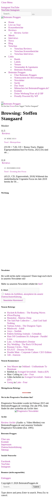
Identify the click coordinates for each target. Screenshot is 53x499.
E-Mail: (5, 290)
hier (40, 284)
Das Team (19, 85)
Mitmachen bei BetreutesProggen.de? (31, 88)
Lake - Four (28, 374)
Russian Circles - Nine (17, 347)
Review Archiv (21, 33)
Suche (17, 83)
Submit (36, 487)
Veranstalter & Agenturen (26, 67)
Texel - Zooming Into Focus (15, 171)
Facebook (5, 461)
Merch (11, 35)
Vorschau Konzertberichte (26, 51)
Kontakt (18, 91)
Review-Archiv (8, 422)
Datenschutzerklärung (11, 447)
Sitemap (5, 450)
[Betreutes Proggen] (11, 17)
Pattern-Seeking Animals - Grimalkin (24, 334)
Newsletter (19, 80)
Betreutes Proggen (16, 72)
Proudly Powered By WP (26, 96)
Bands (17, 59)
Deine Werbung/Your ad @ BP (28, 93)
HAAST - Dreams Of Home (20, 349)
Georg (10, 382)
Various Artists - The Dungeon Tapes (24, 326)
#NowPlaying (13, 315)
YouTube (5, 464)
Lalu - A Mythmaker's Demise (21, 341)
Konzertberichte (15, 27)
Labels (17, 62)
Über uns (5, 439)
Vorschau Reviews (23, 48)
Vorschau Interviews (23, 54)
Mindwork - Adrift (15, 328)
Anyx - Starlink (14, 331)
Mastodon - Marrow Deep (19, 318)
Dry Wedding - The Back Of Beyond (24, 344)
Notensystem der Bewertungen (28, 77)
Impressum (6, 444)
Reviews (12, 30)
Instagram (5, 466)
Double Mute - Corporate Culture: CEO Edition (29, 352)
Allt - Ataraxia (13, 355)
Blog (10, 43)
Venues (17, 64)
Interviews (13, 38)
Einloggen (6, 478)
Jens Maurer (12, 366)
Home (11, 22)
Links (11, 56)
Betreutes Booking (23, 69)
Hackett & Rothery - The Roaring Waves (26, 312)
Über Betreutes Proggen (25, 75)
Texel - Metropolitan (12, 142)
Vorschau (12, 46)
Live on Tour (14, 25)
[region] (26, 231)
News (11, 40)
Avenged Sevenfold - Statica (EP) (33, 372)
